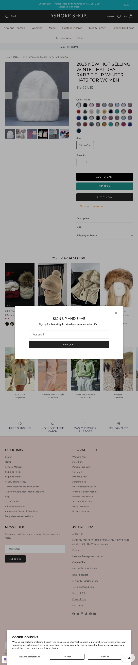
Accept (67, 656)
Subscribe (69, 344)
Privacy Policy (51, 648)
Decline (105, 656)
